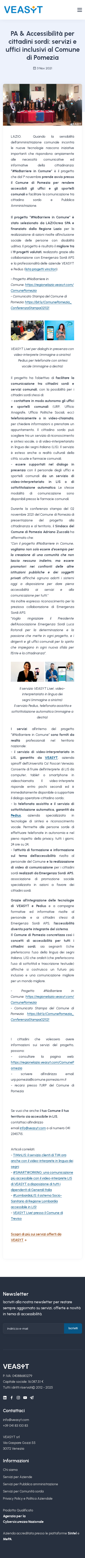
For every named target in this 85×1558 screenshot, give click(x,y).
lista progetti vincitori (40, 269)
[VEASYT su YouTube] (25, 1397)
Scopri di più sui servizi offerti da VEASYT (36, 1237)
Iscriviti (73, 1328)
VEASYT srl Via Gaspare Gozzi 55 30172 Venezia (19, 1443)
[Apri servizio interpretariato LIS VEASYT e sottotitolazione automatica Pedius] (42, 672)
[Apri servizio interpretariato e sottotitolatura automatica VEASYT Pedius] (42, 330)
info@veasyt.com (33, 1128)
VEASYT (51, 758)
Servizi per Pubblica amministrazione (30, 1484)
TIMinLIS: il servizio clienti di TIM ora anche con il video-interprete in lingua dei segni (42, 1161)
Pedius (16, 815)
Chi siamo (10, 1470)
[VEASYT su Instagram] (18, 1397)
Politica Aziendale (39, 1498)
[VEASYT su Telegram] (32, 1397)
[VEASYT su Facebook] (12, 1397)
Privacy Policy (13, 1498)
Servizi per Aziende (17, 1477)
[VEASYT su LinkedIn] (5, 1397)
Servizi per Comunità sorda (23, 1491)
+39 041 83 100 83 (15, 1426)
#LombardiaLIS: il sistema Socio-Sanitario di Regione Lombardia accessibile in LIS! (36, 1201)
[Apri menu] (79, 10)
